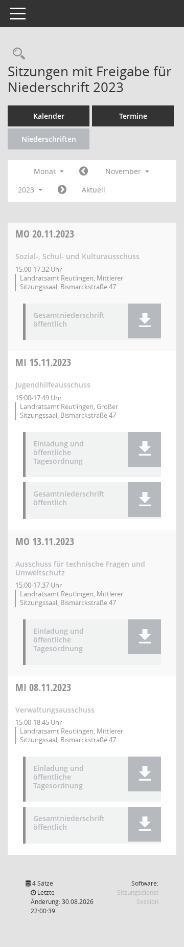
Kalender (48, 116)
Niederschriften (48, 139)
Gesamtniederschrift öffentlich (69, 320)
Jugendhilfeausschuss (52, 385)
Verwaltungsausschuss (55, 710)
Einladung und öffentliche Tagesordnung (58, 452)
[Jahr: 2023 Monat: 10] (84, 171)
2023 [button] (27, 190)
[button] (144, 321)
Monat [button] (46, 171)
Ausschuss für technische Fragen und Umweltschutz (80, 568)
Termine (133, 116)
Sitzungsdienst (137, 897)
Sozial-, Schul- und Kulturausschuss (77, 256)
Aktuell (93, 190)
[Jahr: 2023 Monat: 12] (62, 190)
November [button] (124, 171)
